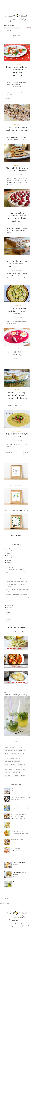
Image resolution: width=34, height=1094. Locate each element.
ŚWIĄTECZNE (7, 772)
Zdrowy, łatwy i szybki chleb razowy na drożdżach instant (17, 264)
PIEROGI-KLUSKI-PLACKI (10, 764)
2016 (7, 610)
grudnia (9, 607)
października (10, 567)
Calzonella (6, 898)
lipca (8, 560)
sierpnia (9, 562)
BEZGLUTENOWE (22, 745)
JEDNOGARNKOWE (9, 756)
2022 (7, 621)
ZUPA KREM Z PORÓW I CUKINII (17, 435)
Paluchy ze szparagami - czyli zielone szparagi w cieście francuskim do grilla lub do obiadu (20, 808)
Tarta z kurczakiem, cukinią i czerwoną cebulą (17, 311)
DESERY (15, 750)
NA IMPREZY (25, 756)
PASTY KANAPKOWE (9, 761)
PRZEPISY (14, 767)
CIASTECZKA (17, 124)
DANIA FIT (20, 747)
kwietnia (9, 555)
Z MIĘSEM (23, 775)
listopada (9, 605)
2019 (7, 617)
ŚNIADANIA (11, 769)
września (9, 565)
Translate (28, 28)
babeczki (7, 745)
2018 (7, 614)
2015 (7, 548)
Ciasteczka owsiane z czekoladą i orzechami (17, 128)
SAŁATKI (24, 767)
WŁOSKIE (16, 775)
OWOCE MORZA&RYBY (15, 758)
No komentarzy (10, 98)
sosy (6, 769)
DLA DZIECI (7, 753)
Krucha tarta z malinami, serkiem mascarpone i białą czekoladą (17, 217)
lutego (8, 553)
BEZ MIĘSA (17, 165)
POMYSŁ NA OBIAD (21, 764)
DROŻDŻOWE (21, 753)
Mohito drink (7, 693)
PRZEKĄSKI (7, 767)
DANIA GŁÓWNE (16, 64)
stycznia (9, 551)
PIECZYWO (17, 761)
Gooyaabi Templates (17, 927)
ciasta (17, 209)
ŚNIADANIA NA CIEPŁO (21, 769)
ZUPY (6, 778)
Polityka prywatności (9, 539)
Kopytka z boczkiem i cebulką (19, 873)
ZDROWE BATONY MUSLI (17, 840)
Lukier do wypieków (15, 848)
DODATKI (17, 258)
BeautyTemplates (17, 926)
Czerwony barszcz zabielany (17, 353)
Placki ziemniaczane (19, 862)
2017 (7, 612)
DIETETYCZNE (22, 750)
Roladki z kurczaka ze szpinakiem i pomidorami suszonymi (16, 71)
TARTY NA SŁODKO (17, 772)
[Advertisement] (17, 1009)
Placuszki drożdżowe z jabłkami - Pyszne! (17, 169)
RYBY (19, 767)
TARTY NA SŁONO (8, 775)
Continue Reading (16, 86)
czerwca (9, 558)
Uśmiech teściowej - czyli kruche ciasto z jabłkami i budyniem (17, 395)
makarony (17, 756)
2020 (7, 619)
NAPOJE (6, 758)
